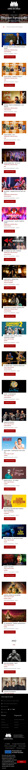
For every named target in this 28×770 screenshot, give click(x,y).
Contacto (5, 712)
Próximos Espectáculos (19, 719)
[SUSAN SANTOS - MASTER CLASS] (14, 272)
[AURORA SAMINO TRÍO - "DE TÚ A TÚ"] (14, 156)
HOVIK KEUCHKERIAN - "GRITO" (11, 663)
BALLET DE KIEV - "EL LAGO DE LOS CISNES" (13, 538)
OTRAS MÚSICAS (7, 51)
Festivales (16, 722)
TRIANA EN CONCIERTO (9, 422)
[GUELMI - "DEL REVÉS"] (14, 559)
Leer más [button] (4, 768)
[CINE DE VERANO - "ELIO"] (14, 127)
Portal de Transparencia (9, 748)
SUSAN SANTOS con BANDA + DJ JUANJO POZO (14, 307)
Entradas (16, 727)
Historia (3, 719)
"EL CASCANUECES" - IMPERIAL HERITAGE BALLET (15, 623)
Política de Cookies (22, 746)
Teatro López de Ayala (9, 339)
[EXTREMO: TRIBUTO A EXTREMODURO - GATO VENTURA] (14, 98)
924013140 (5, 706)
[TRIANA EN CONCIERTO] (14, 415)
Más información (9, 85)
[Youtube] (13, 709)
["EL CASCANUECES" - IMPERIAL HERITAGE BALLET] (14, 616)
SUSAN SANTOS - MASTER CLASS (11, 279)
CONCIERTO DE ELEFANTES (10, 691)
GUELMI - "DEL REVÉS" (9, 566)
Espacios (3, 722)
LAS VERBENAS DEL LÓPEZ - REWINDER (12, 250)
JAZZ (5, 166)
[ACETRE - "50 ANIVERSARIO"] (14, 387)
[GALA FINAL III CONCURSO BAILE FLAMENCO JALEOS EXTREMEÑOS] (14, 501)
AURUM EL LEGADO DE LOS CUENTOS (12, 595)
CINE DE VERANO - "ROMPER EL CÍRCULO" (13, 76)
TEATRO (5, 340)
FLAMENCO (6, 513)
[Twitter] (10, 709)
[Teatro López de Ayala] (14, 5)
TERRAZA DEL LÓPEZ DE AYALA (10, 50)
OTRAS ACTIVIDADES (8, 282)
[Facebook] (8, 709)
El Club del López (5, 727)
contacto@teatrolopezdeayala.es (10, 703)
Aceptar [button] (21, 761)
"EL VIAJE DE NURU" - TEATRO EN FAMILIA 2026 (14, 365)
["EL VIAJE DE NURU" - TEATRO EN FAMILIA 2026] (14, 358)
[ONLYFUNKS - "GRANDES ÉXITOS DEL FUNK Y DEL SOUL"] (14, 184)
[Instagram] (12, 709)
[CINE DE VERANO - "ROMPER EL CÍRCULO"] (14, 69)
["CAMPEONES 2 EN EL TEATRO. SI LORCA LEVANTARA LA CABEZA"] (14, 329)
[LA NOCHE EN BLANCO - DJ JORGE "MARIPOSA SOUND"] (14, 214)
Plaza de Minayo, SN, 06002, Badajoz (11, 700)
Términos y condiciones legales (10, 746)
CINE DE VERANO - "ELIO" (9, 134)
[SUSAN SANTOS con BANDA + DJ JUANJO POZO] (14, 300)
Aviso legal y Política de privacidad (18, 743)
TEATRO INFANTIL (8, 369)
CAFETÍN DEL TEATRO (8, 280)
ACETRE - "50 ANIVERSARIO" (10, 394)
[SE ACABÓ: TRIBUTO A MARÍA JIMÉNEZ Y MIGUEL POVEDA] (14, 40)
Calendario (16, 724)
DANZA (5, 541)
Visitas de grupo (4, 724)
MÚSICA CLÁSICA (7, 598)
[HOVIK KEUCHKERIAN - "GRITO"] (14, 656)
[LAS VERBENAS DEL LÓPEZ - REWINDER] (14, 244)
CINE (5, 80)
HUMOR (5, 455)
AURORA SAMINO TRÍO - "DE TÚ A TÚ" (12, 163)
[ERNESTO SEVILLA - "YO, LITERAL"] (14, 473)
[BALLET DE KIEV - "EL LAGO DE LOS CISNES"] (14, 531)
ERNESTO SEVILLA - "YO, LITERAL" (11, 480)
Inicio (8, 20)
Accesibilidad (7, 743)
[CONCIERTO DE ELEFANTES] (14, 684)
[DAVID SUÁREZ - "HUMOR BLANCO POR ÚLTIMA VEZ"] (14, 443)
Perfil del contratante (21, 748)
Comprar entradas (9, 56)
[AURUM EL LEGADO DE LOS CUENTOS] (14, 588)
